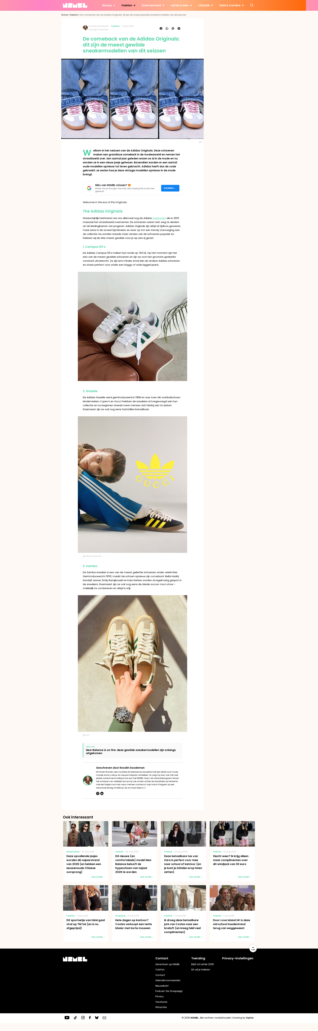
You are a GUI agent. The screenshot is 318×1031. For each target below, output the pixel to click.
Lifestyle (204, 5)
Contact (160, 975)
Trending (198, 958)
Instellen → (170, 188)
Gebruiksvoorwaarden (168, 980)
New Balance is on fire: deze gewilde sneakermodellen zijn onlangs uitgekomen (131, 751)
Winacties (161, 1007)
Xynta (249, 1017)
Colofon (160, 969)
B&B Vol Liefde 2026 (202, 964)
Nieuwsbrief (162, 985)
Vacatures (161, 1002)
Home (64, 14)
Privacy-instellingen (237, 958)
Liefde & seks (180, 5)
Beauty (107, 5)
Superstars (159, 218)
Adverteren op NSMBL (167, 964)
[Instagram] (97, 793)
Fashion (127, 5)
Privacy (159, 996)
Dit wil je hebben (200, 969)
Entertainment (151, 5)
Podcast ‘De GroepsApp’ (169, 991)
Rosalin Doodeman (99, 26)
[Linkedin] (102, 793)
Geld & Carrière (229, 5)
